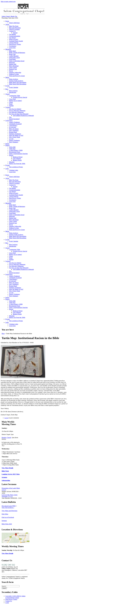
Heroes (11, 155)
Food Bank (12, 59)
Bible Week (5, 471)
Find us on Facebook (8, 517)
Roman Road (13, 132)
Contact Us (12, 31)
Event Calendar (13, 87)
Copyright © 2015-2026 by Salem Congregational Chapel (15, 596)
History (7, 145)
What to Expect (13, 39)
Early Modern (17, 158)
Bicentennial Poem (14, 152)
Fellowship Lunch (14, 57)
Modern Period (17, 160)
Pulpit (10, 104)
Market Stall (12, 64)
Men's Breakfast (14, 66)
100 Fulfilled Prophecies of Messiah (23, 115)
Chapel (7, 94)
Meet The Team (13, 26)
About (7, 24)
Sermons (4, 477)
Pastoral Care (13, 69)
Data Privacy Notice (15, 44)
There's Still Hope (14, 23)
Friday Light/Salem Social (16, 61)
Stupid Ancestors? (14, 119)
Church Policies (13, 42)
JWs (10, 117)
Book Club (12, 54)
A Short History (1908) (16, 150)
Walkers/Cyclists (14, 74)
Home (7, 21)
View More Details (7, 468)
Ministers (11, 162)
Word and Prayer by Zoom (17, 76)
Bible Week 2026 (7, 524)
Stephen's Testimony (15, 134)
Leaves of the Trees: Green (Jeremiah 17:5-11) (9, 495)
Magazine (12, 62)
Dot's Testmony (13, 142)
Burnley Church (6, 437)
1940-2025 (12, 148)
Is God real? (12, 127)
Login (7, 602)
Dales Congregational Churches (18, 153)
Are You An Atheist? (15, 109)
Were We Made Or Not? (16, 135)
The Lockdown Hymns (16, 167)
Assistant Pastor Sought (16, 41)
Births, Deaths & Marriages (17, 52)
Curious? (8, 107)
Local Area (12, 47)
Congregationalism (14, 36)
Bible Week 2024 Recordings (17, 84)
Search (4, 586)
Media (7, 77)
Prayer (11, 71)
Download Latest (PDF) (9, 506)
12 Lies (11, 139)
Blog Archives (13, 90)
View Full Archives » (8, 507)
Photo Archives (13, 79)
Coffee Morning (14, 56)
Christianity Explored (15, 124)
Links (7, 168)
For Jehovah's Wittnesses (16, 112)
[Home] (24, 14)
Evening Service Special (20, 97)
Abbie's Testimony (14, 122)
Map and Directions (15, 28)
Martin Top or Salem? (15, 100)
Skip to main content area (8, 1)
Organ (11, 102)
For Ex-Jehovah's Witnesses (17, 110)
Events (7, 86)
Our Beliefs (12, 34)
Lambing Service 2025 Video (11, 474)
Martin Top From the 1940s (17, 163)
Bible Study (12, 51)
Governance (12, 46)
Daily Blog (5, 514)
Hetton (7, 143)
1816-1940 (12, 147)
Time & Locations (14, 29)
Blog (6, 89)
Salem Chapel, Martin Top (9, 16)
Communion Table (14, 95)
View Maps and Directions (9, 510)
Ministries (8, 49)
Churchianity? (13, 125)
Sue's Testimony (14, 130)
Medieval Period (17, 157)
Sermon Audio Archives (16, 81)
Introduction (12, 92)
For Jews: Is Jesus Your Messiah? (18, 114)
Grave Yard (12, 99)
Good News (8, 120)
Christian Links (13, 170)
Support (15, 32)
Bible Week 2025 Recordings (17, 82)
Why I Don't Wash (14, 137)
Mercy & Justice (14, 129)
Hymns (7, 165)
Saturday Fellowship (15, 72)
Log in (6, 418)
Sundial (11, 105)
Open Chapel (13, 67)
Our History (12, 37)
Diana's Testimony (14, 140)
